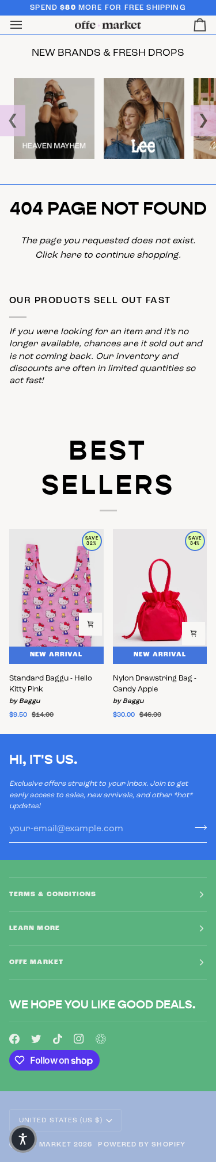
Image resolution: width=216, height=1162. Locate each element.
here (70, 255)
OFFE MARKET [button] (36, 962)
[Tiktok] (57, 1039)
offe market (44, 1144)
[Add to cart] (90, 624)
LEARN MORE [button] (34, 928)
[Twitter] (36, 1039)
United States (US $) (61, 1120)
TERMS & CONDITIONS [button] (52, 894)
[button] (23, 1139)
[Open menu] (26, 25)
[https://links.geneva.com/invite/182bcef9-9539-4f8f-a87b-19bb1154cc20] (101, 1039)
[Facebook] (14, 1039)
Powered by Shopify (141, 1144)
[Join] (197, 828)
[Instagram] (79, 1039)
